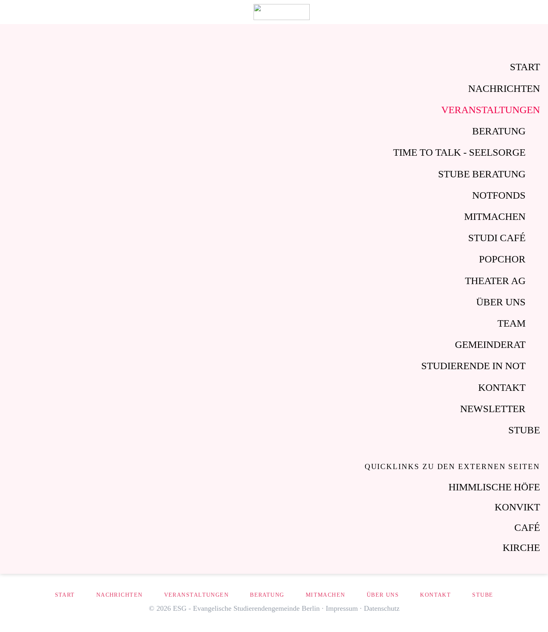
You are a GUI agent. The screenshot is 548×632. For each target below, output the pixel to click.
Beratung (499, 131)
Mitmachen (495, 216)
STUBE (524, 430)
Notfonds (499, 195)
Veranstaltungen (490, 109)
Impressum (342, 608)
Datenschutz (382, 608)
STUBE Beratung (482, 174)
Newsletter (493, 408)
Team (511, 323)
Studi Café (497, 237)
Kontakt (502, 387)
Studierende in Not (473, 365)
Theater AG (495, 280)
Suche (517, 12)
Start (525, 66)
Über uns (501, 302)
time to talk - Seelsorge (459, 152)
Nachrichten (504, 88)
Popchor (502, 259)
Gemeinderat (490, 344)
